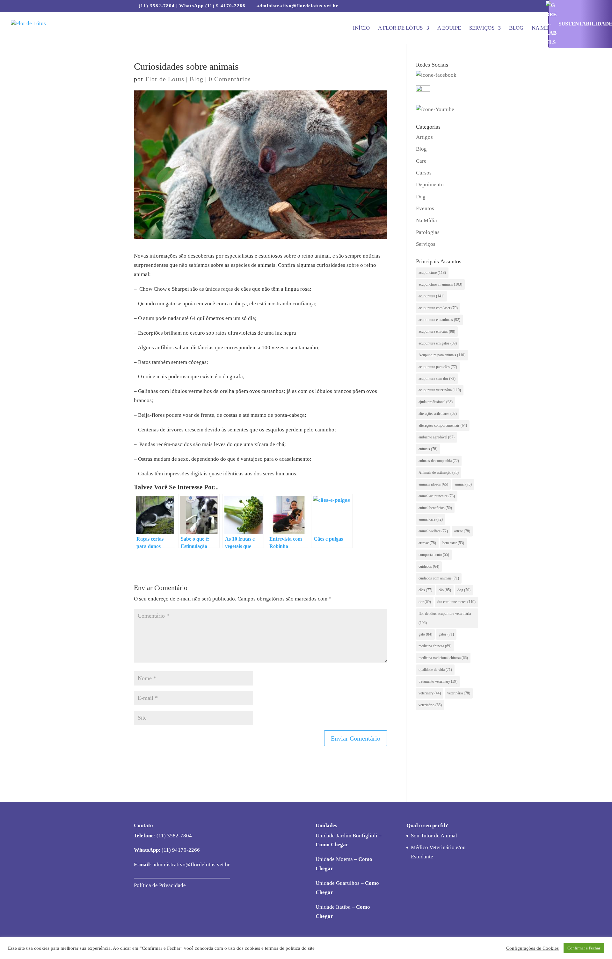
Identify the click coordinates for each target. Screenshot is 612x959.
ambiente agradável (437, 437)
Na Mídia (544, 28)
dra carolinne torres (456, 602)
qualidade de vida (435, 669)
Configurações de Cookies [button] (532, 948)
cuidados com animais (439, 578)
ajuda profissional (436, 402)
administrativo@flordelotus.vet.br (190, 865)
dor (425, 602)
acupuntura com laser (438, 308)
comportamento (434, 554)
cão (445, 590)
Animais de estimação (439, 472)
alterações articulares (438, 413)
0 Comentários (230, 78)
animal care (431, 519)
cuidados (429, 566)
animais (428, 449)
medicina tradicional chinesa (443, 658)
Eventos (425, 208)
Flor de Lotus (164, 78)
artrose (427, 543)
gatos (446, 634)
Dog (421, 197)
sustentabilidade (585, 24)
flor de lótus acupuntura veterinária (445, 618)
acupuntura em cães (437, 331)
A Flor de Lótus (400, 28)
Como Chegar (332, 845)
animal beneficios (435, 508)
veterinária (458, 693)
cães (425, 590)
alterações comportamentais (443, 425)
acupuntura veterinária (440, 390)
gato (425, 634)
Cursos (424, 173)
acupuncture (432, 272)
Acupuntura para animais (442, 355)
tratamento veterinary (438, 681)
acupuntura (431, 296)
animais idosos (433, 484)
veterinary (430, 693)
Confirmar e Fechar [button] (583, 948)
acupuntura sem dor (437, 378)
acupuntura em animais (439, 319)
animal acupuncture (437, 496)
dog (463, 590)
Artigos (424, 137)
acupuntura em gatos (438, 343)
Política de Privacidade (160, 885)
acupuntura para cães (438, 367)
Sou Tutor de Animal (434, 836)
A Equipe (449, 28)
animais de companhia (439, 460)
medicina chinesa (435, 646)
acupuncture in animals (440, 284)
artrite (462, 531)
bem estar (453, 543)
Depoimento (430, 184)
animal (463, 484)
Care (421, 161)
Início (361, 28)
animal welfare (433, 531)
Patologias (428, 232)
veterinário (430, 705)
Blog (516, 28)
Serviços (481, 28)
